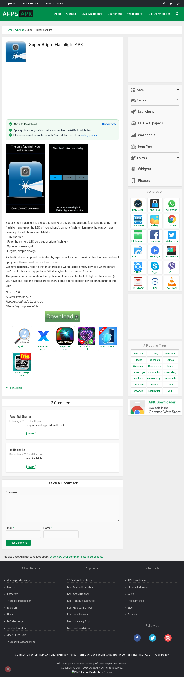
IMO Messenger (15, 621)
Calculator (138, 366)
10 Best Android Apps (79, 580)
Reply (31, 433)
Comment (12, 492)
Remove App (122, 654)
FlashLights (15, 388)
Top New (10, 3)
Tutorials (132, 614)
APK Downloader (159, 13)
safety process (89, 135)
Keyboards (170, 378)
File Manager (138, 372)
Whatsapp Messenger (19, 580)
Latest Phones (136, 601)
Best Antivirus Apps (78, 594)
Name (47, 527)
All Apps (19, 29)
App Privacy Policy (157, 654)
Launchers (115, 13)
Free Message (154, 378)
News (131, 594)
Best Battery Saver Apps (81, 601)
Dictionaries (154, 366)
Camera (170, 360)
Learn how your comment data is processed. (76, 556)
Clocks (138, 360)
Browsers (138, 391)
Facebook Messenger (19, 601)
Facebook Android (17, 628)
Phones (144, 180)
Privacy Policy (67, 654)
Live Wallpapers (91, 13)
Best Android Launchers (80, 587)
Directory (33, 654)
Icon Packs (146, 147)
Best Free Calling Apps (80, 608)
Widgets (144, 169)
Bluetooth (170, 353)
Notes (154, 384)
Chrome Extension (138, 587)
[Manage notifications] (8, 669)
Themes (141, 158)
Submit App (105, 654)
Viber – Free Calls (16, 635)
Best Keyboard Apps (78, 628)
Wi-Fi (170, 391)
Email (10, 527)
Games (71, 13)
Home (9, 29)
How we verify (109, 124)
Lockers (138, 378)
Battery (154, 353)
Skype (10, 614)
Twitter (11, 587)
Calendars (154, 360)
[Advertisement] (62, 89)
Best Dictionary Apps (79, 621)
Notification (154, 391)
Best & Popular (30, 3)
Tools (170, 384)
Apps (57, 13)
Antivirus (138, 353)
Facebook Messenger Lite (21, 642)
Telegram (12, 608)
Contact (20, 654)
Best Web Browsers (78, 614)
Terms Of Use (87, 654)
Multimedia (138, 384)
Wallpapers (134, 13)
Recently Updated (55, 3)
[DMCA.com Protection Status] (92, 672)
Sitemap (137, 654)
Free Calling (170, 372)
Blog (130, 608)
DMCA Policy (48, 654)
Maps (170, 366)
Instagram (12, 594)
